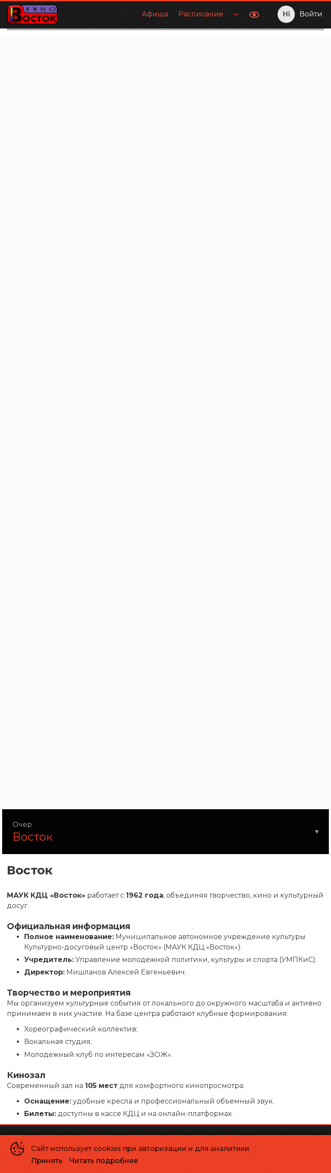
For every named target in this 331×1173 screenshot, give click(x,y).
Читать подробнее (103, 1161)
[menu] (154, 14)
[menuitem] (155, 14)
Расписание (200, 14)
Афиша (155, 14)
